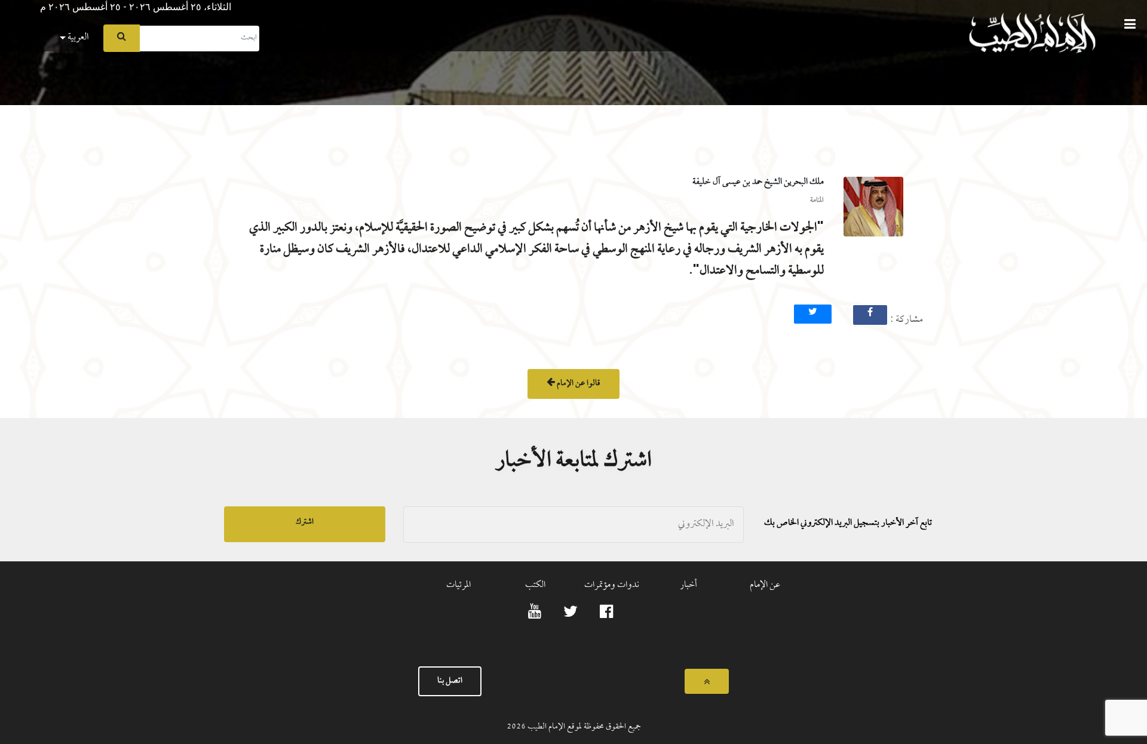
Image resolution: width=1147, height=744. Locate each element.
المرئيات (458, 585)
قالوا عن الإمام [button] (577, 383)
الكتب (535, 585)
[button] (9, 3)
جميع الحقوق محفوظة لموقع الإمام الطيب (583, 727)
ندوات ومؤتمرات (611, 585)
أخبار (688, 585)
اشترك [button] (305, 522)
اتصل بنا (449, 681)
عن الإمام (765, 585)
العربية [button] (77, 37)
